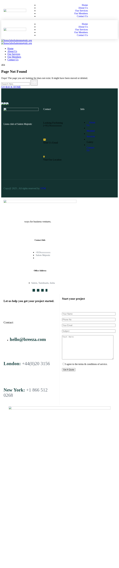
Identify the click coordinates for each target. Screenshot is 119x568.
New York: (14, 389)
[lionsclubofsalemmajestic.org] (16, 40)
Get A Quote (68, 370)
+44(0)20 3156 (36, 363)
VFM (43, 188)
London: (12, 363)
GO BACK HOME (11, 87)
